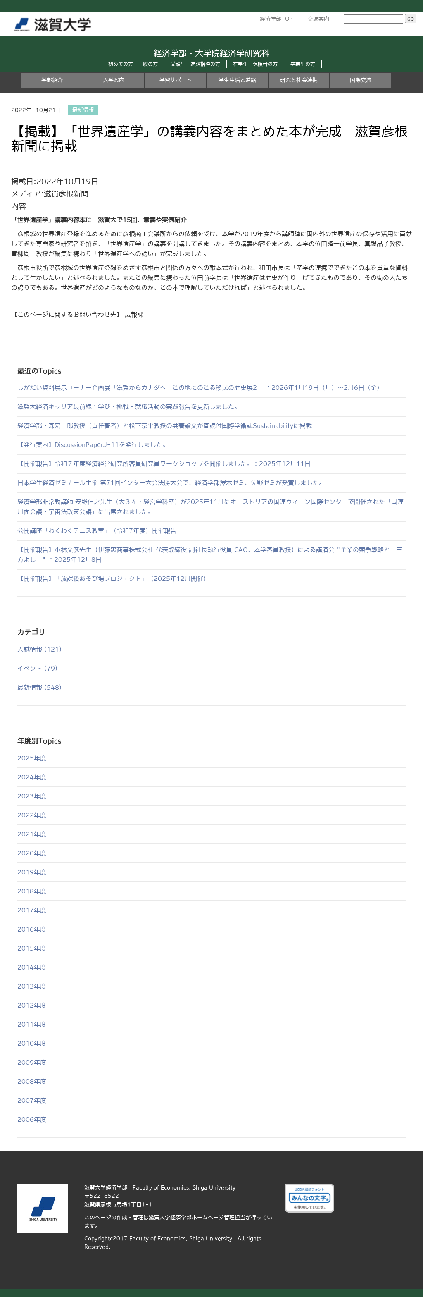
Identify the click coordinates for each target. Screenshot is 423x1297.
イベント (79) (37, 668)
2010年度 (31, 1043)
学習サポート (175, 80)
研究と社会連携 (299, 80)
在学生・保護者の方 (255, 64)
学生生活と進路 (237, 80)
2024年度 (31, 777)
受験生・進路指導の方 (195, 64)
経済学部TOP (276, 18)
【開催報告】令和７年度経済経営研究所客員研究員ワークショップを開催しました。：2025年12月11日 (164, 464)
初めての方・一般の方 (133, 64)
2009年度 (31, 1062)
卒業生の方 (302, 64)
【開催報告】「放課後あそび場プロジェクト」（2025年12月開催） (113, 579)
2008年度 (31, 1081)
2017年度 (31, 910)
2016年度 (31, 929)
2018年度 (31, 891)
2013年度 (31, 986)
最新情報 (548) (39, 687)
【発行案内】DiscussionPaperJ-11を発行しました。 (93, 445)
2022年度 (31, 815)
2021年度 (31, 834)
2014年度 (31, 967)
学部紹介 (52, 80)
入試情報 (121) (39, 649)
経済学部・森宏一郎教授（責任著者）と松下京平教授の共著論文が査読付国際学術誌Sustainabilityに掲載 (164, 426)
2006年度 (31, 1119)
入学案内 (113, 80)
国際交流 (360, 80)
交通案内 (318, 18)
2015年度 (31, 948)
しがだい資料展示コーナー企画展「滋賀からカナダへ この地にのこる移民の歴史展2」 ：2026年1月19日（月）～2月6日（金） (200, 388)
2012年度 (31, 1005)
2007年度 (31, 1100)
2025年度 (31, 758)
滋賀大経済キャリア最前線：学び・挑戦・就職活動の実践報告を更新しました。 (128, 407)
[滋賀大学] (54, 22)
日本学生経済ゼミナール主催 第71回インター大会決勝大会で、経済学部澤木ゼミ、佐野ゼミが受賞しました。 (171, 483)
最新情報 (83, 110)
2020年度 (31, 853)
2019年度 (31, 872)
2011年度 (31, 1024)
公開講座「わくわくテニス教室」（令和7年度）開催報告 (96, 531)
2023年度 (31, 796)
